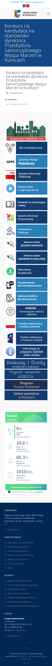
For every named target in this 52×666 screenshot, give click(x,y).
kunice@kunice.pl (36, 2)
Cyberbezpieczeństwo (18, 546)
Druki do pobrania (16, 563)
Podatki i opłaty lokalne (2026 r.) (22, 597)
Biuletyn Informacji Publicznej (21, 555)
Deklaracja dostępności (18, 551)
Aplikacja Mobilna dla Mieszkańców (23, 606)
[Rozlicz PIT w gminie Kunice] (26, 131)
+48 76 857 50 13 (18, 2)
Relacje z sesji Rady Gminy (19, 581)
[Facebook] (24, 5)
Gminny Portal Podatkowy (19, 601)
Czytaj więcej (13, 529)
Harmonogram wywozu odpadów (23, 585)
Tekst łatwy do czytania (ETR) (20, 542)
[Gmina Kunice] (26, 13)
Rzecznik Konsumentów (18, 593)
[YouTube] (27, 5)
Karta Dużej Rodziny (17, 589)
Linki (10, 567)
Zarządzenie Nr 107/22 (18, 104)
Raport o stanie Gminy (18, 559)
